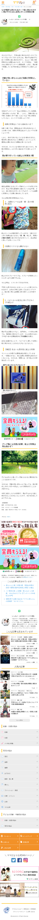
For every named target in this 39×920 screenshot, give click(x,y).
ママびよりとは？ (17, 909)
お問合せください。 (28, 577)
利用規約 (33, 909)
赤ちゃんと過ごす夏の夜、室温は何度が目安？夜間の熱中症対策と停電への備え (24, 640)
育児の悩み (8, 6)
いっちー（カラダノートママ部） (18, 19)
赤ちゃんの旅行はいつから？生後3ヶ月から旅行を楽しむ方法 (24, 694)
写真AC (8, 516)
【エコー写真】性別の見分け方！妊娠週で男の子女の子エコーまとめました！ (24, 675)
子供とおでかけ (21, 690)
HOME (3, 6)
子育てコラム (29, 690)
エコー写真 (20, 672)
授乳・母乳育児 (30, 646)
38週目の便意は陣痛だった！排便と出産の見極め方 (24, 712)
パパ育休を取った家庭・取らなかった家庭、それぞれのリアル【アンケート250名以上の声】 (20, 593)
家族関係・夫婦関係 (28, 637)
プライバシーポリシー (19, 911)
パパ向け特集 (21, 681)
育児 (12, 6)
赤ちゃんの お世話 (27, 6)
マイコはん (32, 678)
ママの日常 (19, 637)
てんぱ (33, 687)
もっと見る (19, 720)
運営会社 (26, 909)
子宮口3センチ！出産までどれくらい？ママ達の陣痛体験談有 (24, 703)
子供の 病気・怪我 (18, 6)
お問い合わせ (31, 911)
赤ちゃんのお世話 (21, 646)
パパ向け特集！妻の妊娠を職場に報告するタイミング (24, 684)
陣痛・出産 (19, 700)
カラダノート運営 (31, 643)
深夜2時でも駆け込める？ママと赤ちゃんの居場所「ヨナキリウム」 (24, 659)
